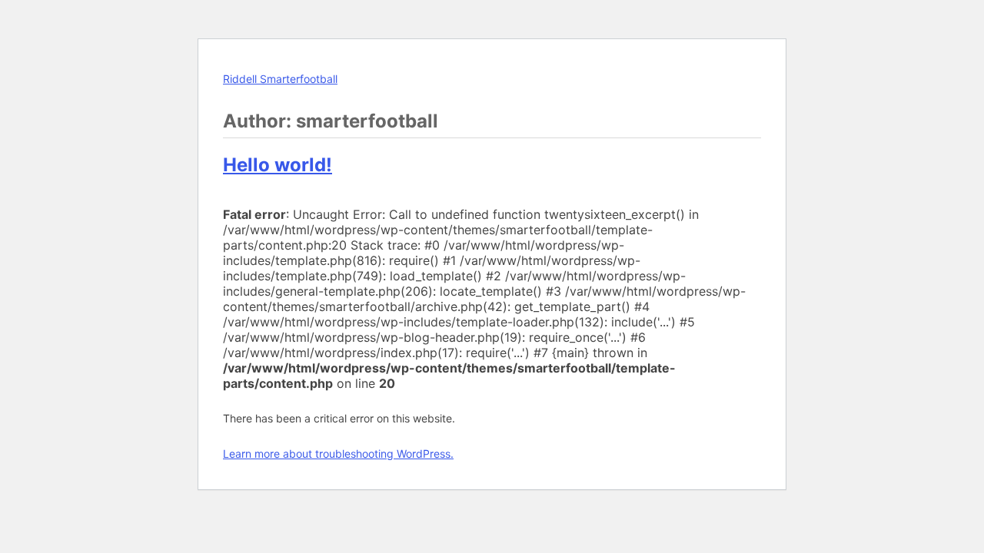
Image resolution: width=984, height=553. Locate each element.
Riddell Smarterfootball (280, 78)
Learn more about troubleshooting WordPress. (338, 453)
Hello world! (277, 165)
